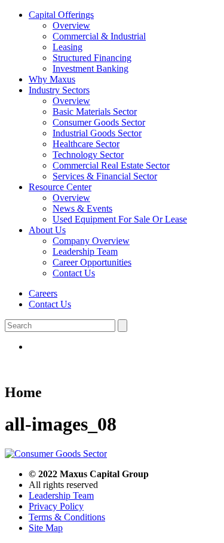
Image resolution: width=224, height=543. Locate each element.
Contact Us (74, 273)
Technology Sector (88, 155)
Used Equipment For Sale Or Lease (120, 219)
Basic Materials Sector (95, 111)
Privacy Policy (56, 506)
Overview (71, 25)
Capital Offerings (61, 15)
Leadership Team (85, 251)
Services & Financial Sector (105, 176)
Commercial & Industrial (99, 36)
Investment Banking (90, 68)
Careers (43, 293)
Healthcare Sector (86, 144)
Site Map (46, 528)
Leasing (67, 47)
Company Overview (91, 241)
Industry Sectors (59, 90)
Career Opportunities (92, 262)
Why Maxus (52, 79)
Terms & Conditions (67, 517)
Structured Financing (92, 58)
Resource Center (60, 187)
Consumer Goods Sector (99, 122)
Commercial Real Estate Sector (111, 165)
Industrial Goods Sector (97, 133)
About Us (47, 230)
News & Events (82, 208)
